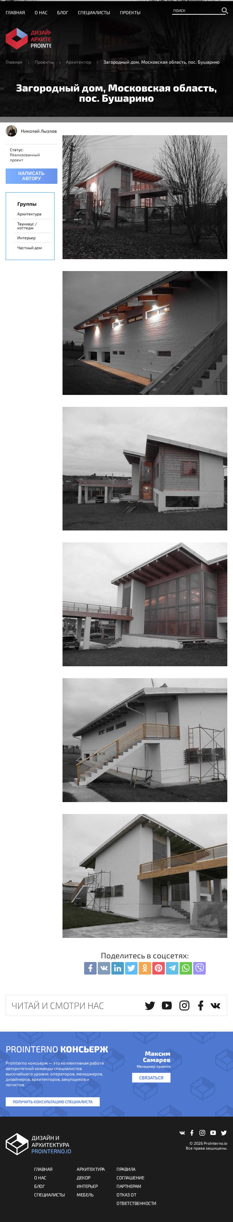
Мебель (85, 1194)
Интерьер (87, 1186)
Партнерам (128, 1186)
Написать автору (31, 176)
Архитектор (78, 61)
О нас (41, 12)
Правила (126, 1169)
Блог (62, 12)
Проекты (130, 12)
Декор (83, 1177)
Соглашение (130, 1177)
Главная (15, 12)
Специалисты (94, 12)
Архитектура (91, 1169)
